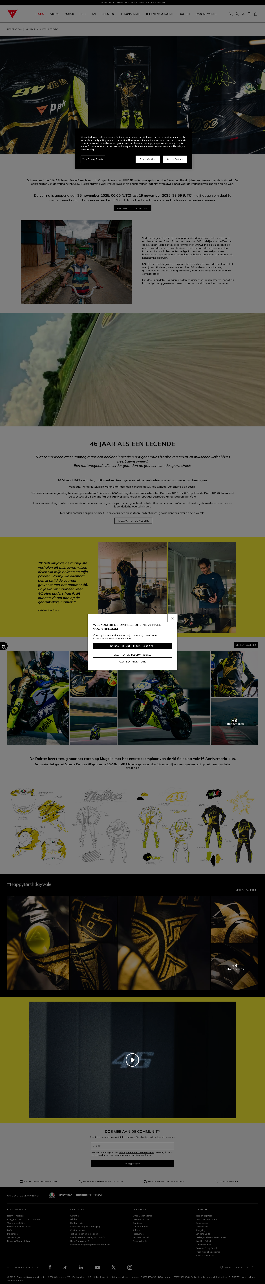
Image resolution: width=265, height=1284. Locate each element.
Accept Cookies (175, 159)
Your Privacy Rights (93, 159)
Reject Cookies (147, 159)
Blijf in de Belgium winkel (132, 654)
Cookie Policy (176, 146)
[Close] (172, 618)
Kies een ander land (132, 661)
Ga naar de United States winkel (132, 646)
